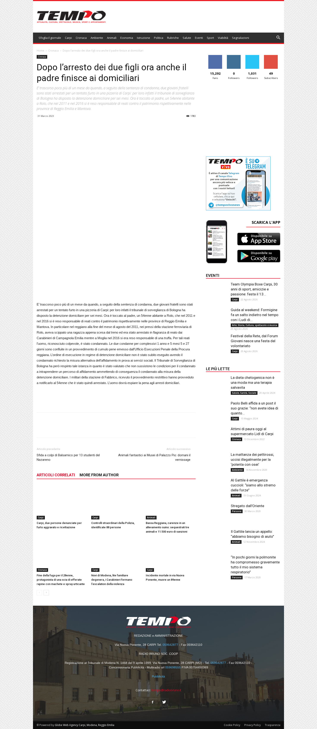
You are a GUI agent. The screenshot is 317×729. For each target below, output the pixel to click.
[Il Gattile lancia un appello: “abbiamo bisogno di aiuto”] (216, 537)
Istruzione (143, 38)
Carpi (68, 38)
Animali (111, 38)
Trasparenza (272, 725)
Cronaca (81, 38)
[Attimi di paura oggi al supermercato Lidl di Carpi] (216, 435)
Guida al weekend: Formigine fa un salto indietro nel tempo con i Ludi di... (254, 315)
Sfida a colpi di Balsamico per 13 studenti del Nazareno (68, 457)
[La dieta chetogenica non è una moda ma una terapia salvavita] (216, 383)
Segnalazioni (240, 38)
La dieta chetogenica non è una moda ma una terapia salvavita (252, 382)
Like (215, 56)
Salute (187, 38)
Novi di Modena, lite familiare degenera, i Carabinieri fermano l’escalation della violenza (111, 580)
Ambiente (97, 38)
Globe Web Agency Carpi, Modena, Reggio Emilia (84, 725)
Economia (126, 38)
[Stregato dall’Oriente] (216, 512)
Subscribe (271, 56)
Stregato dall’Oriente (247, 506)
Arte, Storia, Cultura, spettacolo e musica (254, 325)
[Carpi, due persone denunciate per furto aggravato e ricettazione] (62, 502)
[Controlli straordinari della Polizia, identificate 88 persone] (116, 502)
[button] (278, 38)
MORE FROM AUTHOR (99, 475)
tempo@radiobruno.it (166, 690)
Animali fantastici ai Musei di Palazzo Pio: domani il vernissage (154, 457)
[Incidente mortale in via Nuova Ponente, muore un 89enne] (171, 555)
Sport (210, 38)
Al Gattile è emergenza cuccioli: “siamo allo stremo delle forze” (253, 485)
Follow (234, 56)
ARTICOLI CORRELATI (56, 475)
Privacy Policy (252, 725)
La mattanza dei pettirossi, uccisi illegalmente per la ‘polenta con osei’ (252, 459)
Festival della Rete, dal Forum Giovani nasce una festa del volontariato (254, 341)
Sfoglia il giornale (50, 38)
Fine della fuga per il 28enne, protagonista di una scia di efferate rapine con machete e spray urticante (61, 580)
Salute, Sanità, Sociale (244, 392)
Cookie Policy (232, 725)
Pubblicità (158, 676)
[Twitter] (164, 702)
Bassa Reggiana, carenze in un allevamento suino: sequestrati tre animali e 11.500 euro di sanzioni (167, 527)
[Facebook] (152, 702)
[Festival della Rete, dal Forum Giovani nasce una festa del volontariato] (216, 342)
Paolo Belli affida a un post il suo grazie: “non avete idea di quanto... (254, 408)
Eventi (199, 38)
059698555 (173, 667)
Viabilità (223, 38)
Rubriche (173, 38)
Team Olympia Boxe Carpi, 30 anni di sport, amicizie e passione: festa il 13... (254, 289)
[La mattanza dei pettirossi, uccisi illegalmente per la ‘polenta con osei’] (216, 460)
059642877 (170, 644)
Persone (236, 511)
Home (40, 50)
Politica (158, 38)
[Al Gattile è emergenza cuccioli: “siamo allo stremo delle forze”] (216, 486)
